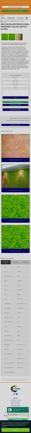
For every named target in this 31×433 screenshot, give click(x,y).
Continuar (15, 430)
